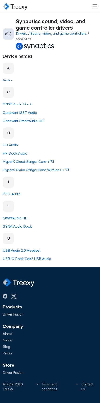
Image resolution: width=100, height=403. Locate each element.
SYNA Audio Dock (17, 226)
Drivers (21, 33)
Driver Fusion (13, 314)
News (7, 340)
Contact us (87, 386)
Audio (7, 80)
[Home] (15, 6)
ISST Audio (12, 194)
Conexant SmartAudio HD (23, 121)
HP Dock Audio (15, 153)
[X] (14, 296)
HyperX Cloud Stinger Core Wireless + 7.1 (36, 170)
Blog (6, 346)
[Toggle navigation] (95, 6)
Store (8, 365)
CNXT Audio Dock (17, 104)
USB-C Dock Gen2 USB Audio (27, 259)
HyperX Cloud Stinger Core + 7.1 (28, 161)
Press (7, 353)
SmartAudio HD (15, 218)
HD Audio (10, 145)
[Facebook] (6, 296)
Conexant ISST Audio (20, 112)
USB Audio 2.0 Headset (21, 250)
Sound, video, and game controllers (58, 33)
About (7, 334)
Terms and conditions (49, 386)
